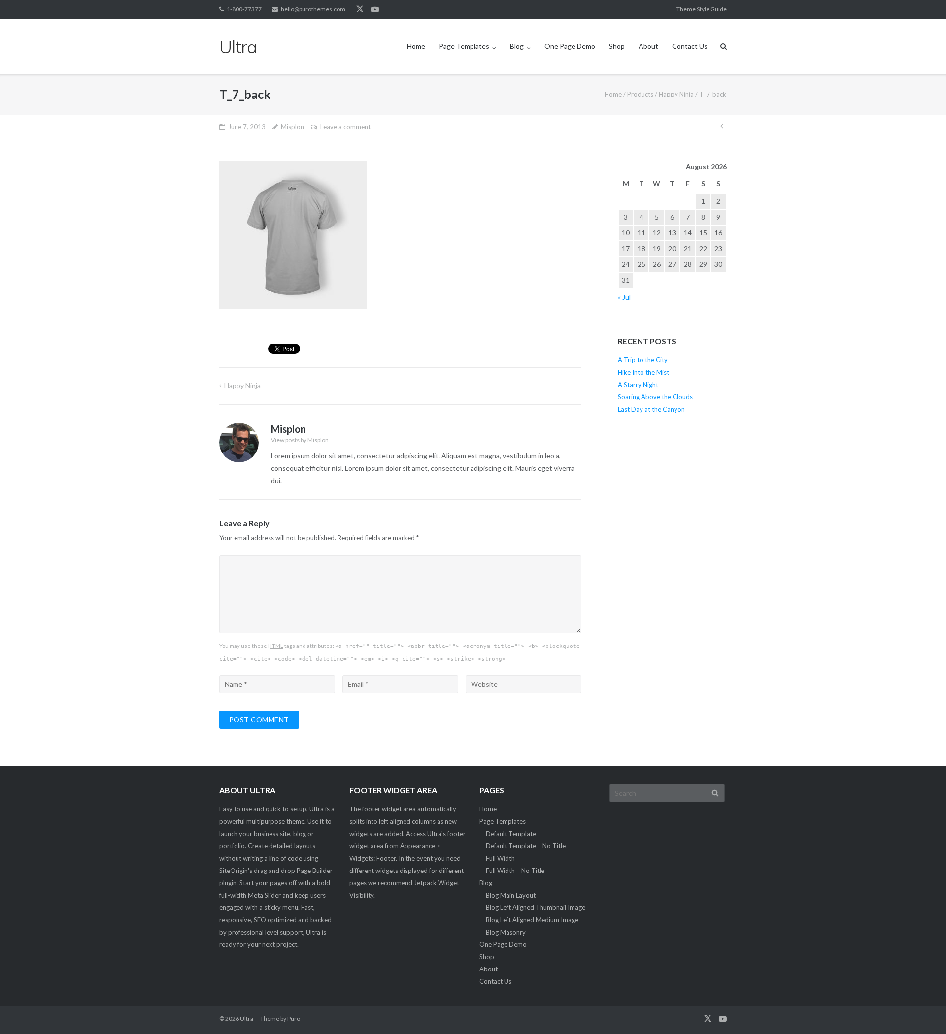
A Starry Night (638, 384)
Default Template (511, 834)
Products (640, 94)
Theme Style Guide (701, 9)
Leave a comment (345, 126)
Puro (293, 1018)
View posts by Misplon (300, 440)
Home (416, 46)
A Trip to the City (643, 360)
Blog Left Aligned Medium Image (532, 920)
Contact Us (690, 46)
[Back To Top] (922, 1010)
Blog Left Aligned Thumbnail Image (535, 907)
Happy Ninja (676, 94)
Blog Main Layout (511, 895)
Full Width (500, 858)
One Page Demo (569, 46)
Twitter (360, 9)
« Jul (624, 297)
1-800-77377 (244, 9)
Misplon (292, 126)
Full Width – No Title (515, 870)
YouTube (375, 9)
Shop (617, 46)
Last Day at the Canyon (651, 409)
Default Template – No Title (526, 846)
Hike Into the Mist (643, 372)
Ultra (246, 1018)
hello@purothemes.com (313, 9)
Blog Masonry (506, 932)
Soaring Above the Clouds (655, 397)
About (648, 46)
